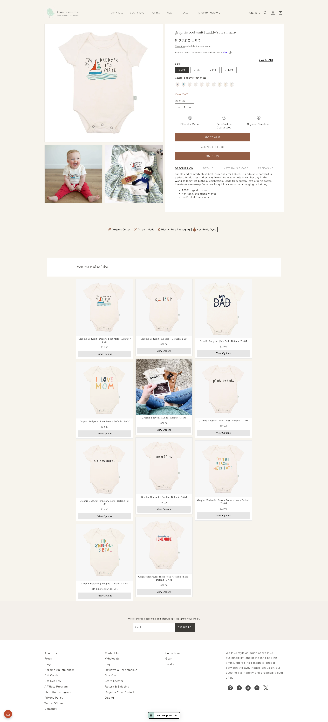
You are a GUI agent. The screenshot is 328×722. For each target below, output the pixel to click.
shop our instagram (57, 692)
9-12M (229, 70)
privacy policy (53, 698)
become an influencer (59, 670)
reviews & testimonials (121, 670)
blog (47, 664)
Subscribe (184, 627)
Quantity (180, 100)
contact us (112, 653)
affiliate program (56, 687)
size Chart (112, 675)
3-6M (197, 70)
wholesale (112, 659)
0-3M (182, 70)
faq (107, 664)
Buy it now (213, 156)
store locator (114, 681)
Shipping (180, 46)
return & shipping (117, 687)
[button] (115, 13)
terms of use (53, 703)
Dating (109, 698)
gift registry (53, 681)
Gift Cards (51, 675)
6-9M (212, 70)
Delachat (50, 709)
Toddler (170, 664)
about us (50, 653)
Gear (168, 659)
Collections (173, 653)
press (48, 659)
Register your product (119, 692)
